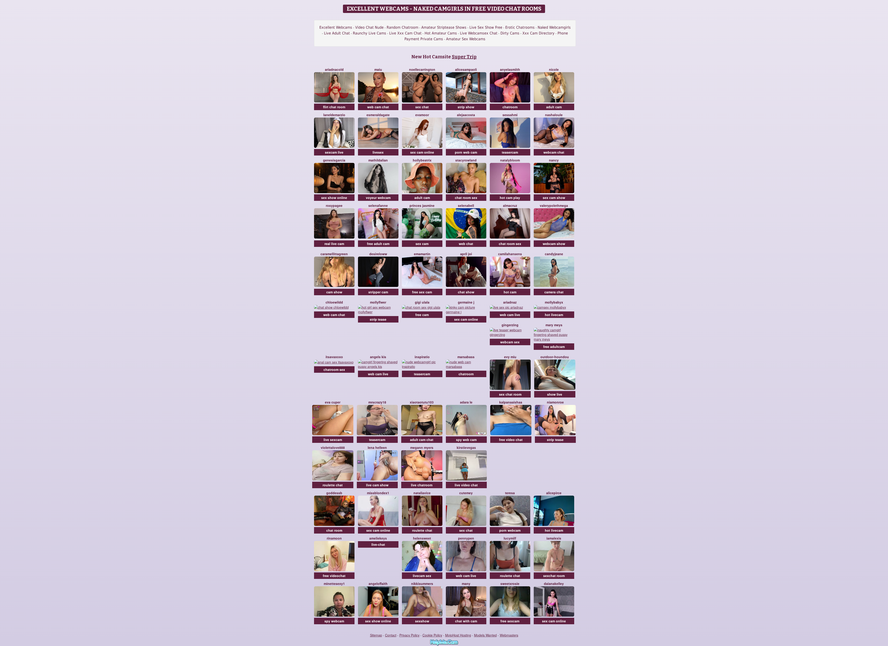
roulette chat (333, 485)
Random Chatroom (402, 27)
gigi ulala (422, 302)
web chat (466, 243)
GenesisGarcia (334, 160)
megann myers (421, 447)
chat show (466, 292)
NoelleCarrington (422, 69)
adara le (466, 402)
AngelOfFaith (378, 583)
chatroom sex (334, 369)
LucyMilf (510, 538)
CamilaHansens (510, 254)
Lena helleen (377, 447)
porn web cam (466, 152)
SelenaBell (466, 205)
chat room (334, 530)
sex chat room (510, 394)
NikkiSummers (422, 583)
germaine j (466, 302)
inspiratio (422, 356)
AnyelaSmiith (510, 69)
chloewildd (334, 302)
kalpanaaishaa (510, 402)
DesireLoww (378, 254)
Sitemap (376, 635)
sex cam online (422, 152)
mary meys (554, 325)
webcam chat (553, 152)
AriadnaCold (334, 69)
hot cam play (510, 197)
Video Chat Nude (369, 27)
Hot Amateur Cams (441, 33)
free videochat (334, 575)
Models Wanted (485, 635)
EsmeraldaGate (378, 114)
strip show (466, 107)
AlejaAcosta (466, 114)
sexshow (422, 621)
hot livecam (554, 314)
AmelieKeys (378, 538)
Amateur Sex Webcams (465, 39)
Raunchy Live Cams (369, 33)
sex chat (422, 107)
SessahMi (510, 114)
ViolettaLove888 (333, 447)
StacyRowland (466, 160)
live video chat (466, 485)
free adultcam (554, 346)
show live (554, 394)
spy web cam (466, 439)
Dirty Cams (509, 33)
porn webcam (510, 530)
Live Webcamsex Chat (478, 33)
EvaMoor (422, 114)
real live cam (334, 243)
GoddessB (334, 493)
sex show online (334, 197)
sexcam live (334, 152)
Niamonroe (555, 402)
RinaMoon (334, 538)
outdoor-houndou (554, 356)
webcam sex (510, 342)
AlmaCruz (510, 205)
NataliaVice (422, 493)
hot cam (510, 292)
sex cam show (554, 197)
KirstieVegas (466, 447)
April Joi (466, 254)
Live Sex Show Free (485, 27)
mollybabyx (554, 302)
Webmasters (509, 635)
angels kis (378, 356)
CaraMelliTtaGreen (334, 254)
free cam (422, 314)
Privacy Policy (409, 635)
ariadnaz (510, 302)
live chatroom (421, 485)
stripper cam (378, 292)
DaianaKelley (554, 583)
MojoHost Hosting (458, 635)
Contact (390, 635)
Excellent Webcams (335, 27)
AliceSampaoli (466, 69)
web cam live (510, 314)
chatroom (510, 107)
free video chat (511, 439)
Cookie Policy (432, 635)
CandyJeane (554, 254)
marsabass (466, 356)
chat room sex (466, 197)
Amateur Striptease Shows (443, 27)
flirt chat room (334, 107)
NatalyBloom (510, 160)
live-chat (378, 544)
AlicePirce (553, 493)
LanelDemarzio (334, 114)
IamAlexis (553, 538)
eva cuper (332, 402)
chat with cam (466, 621)
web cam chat (378, 107)
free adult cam (378, 243)
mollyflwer (378, 302)
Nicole (554, 69)
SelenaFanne (378, 205)
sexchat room (554, 575)
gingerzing (510, 325)
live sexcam (333, 439)
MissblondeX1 (378, 493)
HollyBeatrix (422, 160)
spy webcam (334, 621)
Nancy (554, 160)
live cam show (377, 485)
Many (466, 583)
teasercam (510, 152)
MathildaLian (378, 160)
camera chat (554, 292)
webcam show (554, 243)
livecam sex (422, 575)
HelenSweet (422, 538)
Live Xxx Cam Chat (405, 33)
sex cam (422, 243)
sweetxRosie (509, 583)
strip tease (378, 319)
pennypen (466, 538)
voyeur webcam (378, 197)
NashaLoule (554, 114)
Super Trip (464, 56)
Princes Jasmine (422, 205)
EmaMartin (422, 254)
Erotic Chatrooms (520, 27)
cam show (334, 292)
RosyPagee (334, 205)
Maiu (378, 69)
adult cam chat (421, 439)
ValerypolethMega (554, 205)
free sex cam (422, 292)
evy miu (510, 356)
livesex (378, 152)
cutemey (466, 493)
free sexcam (509, 621)
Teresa (510, 493)
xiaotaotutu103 (422, 402)
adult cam (554, 107)
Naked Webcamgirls (554, 27)
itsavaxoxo (334, 356)
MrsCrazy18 (377, 402)
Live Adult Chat (337, 33)
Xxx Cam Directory (538, 33)
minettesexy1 (334, 583)
